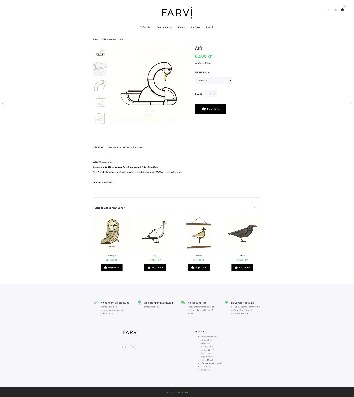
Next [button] (259, 207)
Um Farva (196, 27)
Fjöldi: (198, 94)
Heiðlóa (199, 255)
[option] (100, 54)
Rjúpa (155, 255)
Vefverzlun (145, 27)
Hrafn (242, 255)
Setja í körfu (213, 108)
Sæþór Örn (109, 182)
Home (95, 39)
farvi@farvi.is (206, 370)
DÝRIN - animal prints (109, 39)
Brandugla (112, 255)
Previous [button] (254, 207)
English (209, 27)
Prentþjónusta (164, 27)
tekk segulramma (130, 172)
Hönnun (181, 27)
